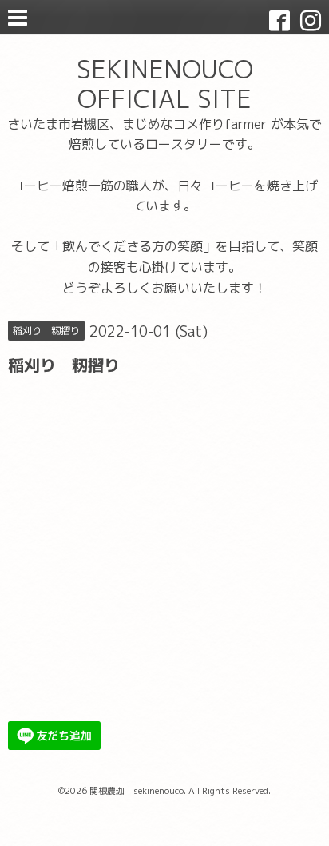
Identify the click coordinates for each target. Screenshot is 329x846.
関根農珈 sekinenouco (136, 790)
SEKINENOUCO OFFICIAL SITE (165, 83)
